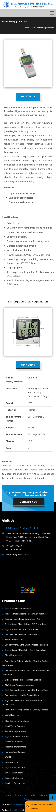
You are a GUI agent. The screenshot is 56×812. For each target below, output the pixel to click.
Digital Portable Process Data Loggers (23, 680)
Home (26, 28)
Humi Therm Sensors (15, 726)
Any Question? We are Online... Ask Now (43, 807)
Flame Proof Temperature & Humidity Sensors (26, 710)
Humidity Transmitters (15, 783)
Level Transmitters (14, 773)
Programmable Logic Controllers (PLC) (23, 619)
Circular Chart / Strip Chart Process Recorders (26, 645)
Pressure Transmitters (15, 747)
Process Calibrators (14, 778)
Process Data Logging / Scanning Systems (25, 614)
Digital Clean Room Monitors (18, 736)
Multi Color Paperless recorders (19, 685)
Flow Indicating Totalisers (17, 721)
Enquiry (28, 799)
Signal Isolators (12, 715)
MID (15, 810)
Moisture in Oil (11, 762)
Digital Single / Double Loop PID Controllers (25, 624)
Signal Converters (13, 655)
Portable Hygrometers (15, 731)
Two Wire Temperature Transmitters (22, 634)
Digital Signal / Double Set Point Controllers (25, 650)
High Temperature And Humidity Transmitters (26, 690)
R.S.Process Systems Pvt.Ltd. (22, 805)
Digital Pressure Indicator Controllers (22, 629)
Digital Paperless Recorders (18, 608)
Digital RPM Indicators (15, 767)
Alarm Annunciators (14, 639)
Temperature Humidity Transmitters (22, 695)
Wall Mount (10, 757)
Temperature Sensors (15, 752)
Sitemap (43, 795)
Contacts (30, 795)
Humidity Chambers (14, 742)
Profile (18, 795)
